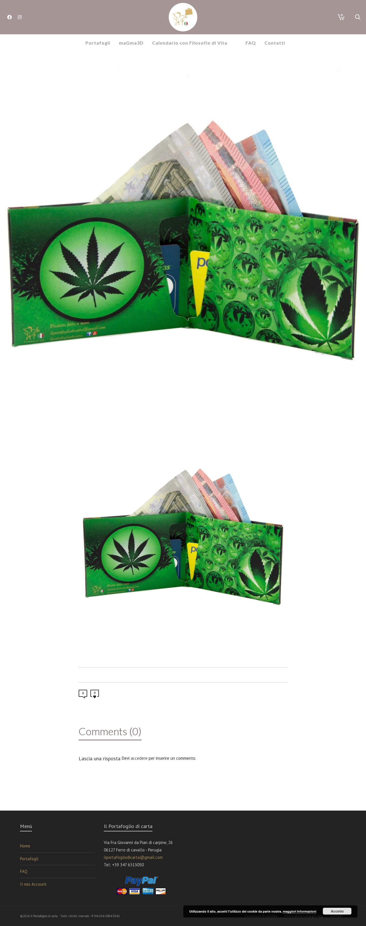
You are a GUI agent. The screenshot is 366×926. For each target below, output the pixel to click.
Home (25, 846)
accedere (139, 758)
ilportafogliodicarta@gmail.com (133, 857)
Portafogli (29, 858)
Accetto (337, 911)
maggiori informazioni (299, 911)
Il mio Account (33, 884)
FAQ (23, 871)
